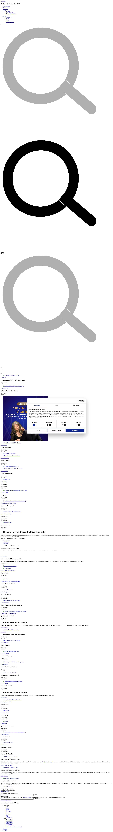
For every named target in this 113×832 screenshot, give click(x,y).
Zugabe (7, 18)
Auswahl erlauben (56, 430)
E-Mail (35, 794)
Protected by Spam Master (6, 800)
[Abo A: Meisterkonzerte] (56, 453)
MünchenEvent (9, 821)
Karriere (7, 812)
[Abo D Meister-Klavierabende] (56, 466)
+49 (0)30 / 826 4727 (5, 791)
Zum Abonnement (4, 563)
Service (4, 16)
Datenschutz (8, 811)
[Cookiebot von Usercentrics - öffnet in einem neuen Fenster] (78, 401)
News (4, 10)
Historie (7, 809)
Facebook (5, 830)
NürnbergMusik (9, 822)
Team (7, 810)
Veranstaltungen (6, 6)
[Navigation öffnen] (1, 373)
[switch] (49, 425)
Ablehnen (38, 430)
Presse (7, 815)
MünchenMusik (9, 819)
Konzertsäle (5, 9)
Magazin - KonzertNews (11, 13)
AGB (7, 816)
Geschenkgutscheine (10, 22)
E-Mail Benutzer (37, 798)
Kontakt (7, 20)
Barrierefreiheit (9, 817)
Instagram (5, 829)
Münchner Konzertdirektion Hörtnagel (14, 826)
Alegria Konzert (9, 824)
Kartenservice (8, 17)
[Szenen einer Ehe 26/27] (56, 522)
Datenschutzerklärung (26, 797)
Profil (7, 806)
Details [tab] (56, 405)
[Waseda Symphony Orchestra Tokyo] (56, 672)
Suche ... (2, 252)
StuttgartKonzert (9, 823)
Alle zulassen (75, 430)
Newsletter (8, 15)
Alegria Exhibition (9, 825)
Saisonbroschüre (9, 12)
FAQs (7, 19)
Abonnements (6, 7)
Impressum (8, 813)
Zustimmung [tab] (37, 405)
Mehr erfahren (3, 556)
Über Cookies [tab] (76, 405)
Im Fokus (8, 11)
